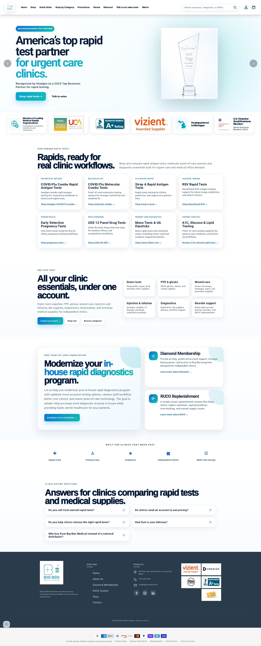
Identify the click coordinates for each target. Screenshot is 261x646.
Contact (97, 602)
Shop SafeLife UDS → (99, 242)
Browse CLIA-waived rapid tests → (200, 242)
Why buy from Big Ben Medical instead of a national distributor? (81, 535)
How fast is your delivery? (151, 522)
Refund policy (171, 641)
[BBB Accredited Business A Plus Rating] (110, 124)
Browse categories (93, 321)
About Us (98, 579)
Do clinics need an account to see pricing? (161, 510)
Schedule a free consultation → (62, 417)
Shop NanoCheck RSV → (195, 204)
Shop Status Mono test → (148, 242)
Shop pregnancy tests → (53, 242)
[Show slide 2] (132, 107)
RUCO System (101, 590)
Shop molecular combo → (101, 204)
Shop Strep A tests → (146, 204)
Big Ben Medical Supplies (84, 641)
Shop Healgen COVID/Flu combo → (59, 204)
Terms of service (187, 641)
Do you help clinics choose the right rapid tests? (78, 522)
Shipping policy (156, 641)
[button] (65, 7)
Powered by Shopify (104, 641)
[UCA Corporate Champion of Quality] (68, 124)
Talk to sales (59, 96)
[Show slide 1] (128, 107)
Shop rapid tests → (30, 96)
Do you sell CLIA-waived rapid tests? (71, 510)
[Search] (235, 7)
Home (96, 573)
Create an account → (50, 321)
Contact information (138, 641)
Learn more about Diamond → (176, 372)
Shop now (72, 321)
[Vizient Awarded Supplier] (151, 124)
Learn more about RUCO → (174, 414)
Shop (96, 596)
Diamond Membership (105, 584)
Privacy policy (121, 641)
